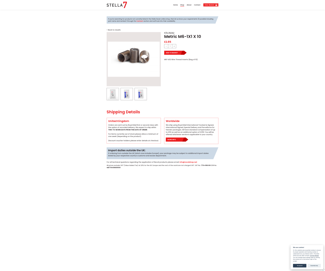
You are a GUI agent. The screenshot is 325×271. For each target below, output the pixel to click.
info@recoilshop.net (188, 162)
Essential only (314, 265)
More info (171, 139)
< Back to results (114, 30)
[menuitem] (175, 5)
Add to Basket (172, 53)
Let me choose (314, 255)
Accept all (299, 265)
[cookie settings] (323, 269)
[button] (134, 59)
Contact (139, 21)
